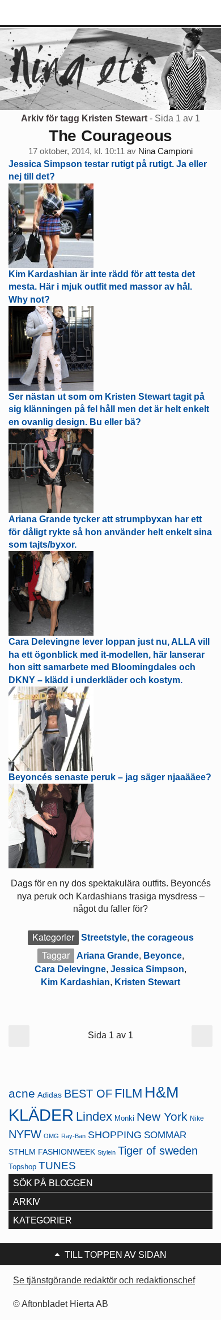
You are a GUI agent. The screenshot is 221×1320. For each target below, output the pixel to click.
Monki (124, 1118)
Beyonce (162, 955)
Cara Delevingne (70, 969)
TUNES (57, 1166)
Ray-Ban (73, 1136)
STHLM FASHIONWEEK (51, 1152)
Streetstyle (104, 937)
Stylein (106, 1152)
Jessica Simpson (147, 969)
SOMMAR (165, 1135)
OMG (51, 1136)
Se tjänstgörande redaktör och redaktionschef (104, 1280)
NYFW (24, 1134)
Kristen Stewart (147, 982)
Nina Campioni (165, 151)
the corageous (162, 937)
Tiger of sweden (158, 1150)
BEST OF (88, 1093)
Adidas (49, 1095)
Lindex (94, 1116)
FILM (128, 1093)
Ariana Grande (107, 955)
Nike (197, 1118)
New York (162, 1116)
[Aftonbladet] (51, 13)
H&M (161, 1092)
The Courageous (110, 136)
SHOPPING (115, 1134)
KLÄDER (41, 1114)
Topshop (22, 1166)
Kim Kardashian (75, 982)
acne (21, 1093)
